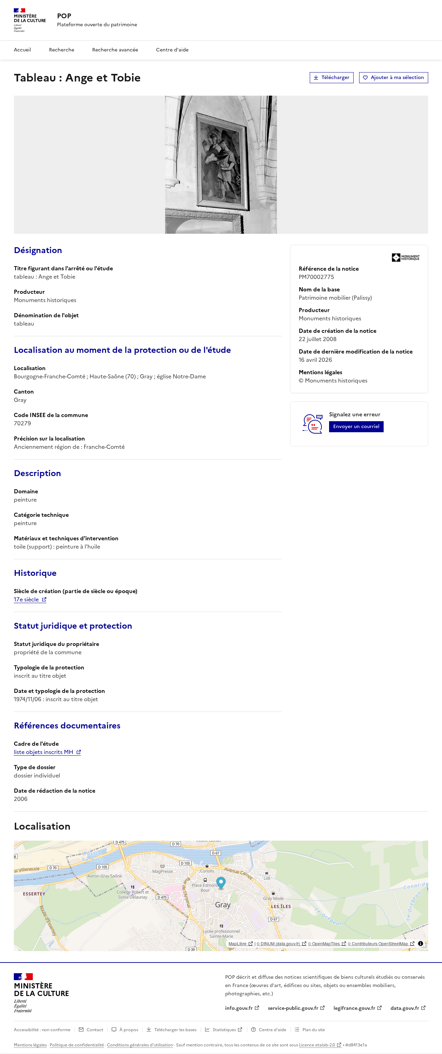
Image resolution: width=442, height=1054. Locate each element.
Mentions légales (30, 1045)
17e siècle (26, 599)
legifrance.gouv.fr (354, 1008)
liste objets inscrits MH (43, 752)
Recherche (61, 50)
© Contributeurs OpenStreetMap (378, 943)
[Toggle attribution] (420, 943)
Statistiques (224, 1030)
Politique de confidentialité (77, 1045)
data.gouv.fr (405, 1008)
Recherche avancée (115, 50)
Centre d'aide (172, 50)
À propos (128, 1030)
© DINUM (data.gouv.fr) (278, 943)
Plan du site (313, 1030)
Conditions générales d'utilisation (140, 1045)
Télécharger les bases (175, 1030)
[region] (221, 896)
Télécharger (335, 77)
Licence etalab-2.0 (317, 1045)
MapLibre (238, 943)
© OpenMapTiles (324, 943)
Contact (95, 1030)
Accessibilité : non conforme (42, 1030)
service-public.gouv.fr (293, 1008)
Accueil (22, 50)
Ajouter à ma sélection (397, 77)
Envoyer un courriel (356, 426)
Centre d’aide (272, 1030)
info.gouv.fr (239, 1008)
